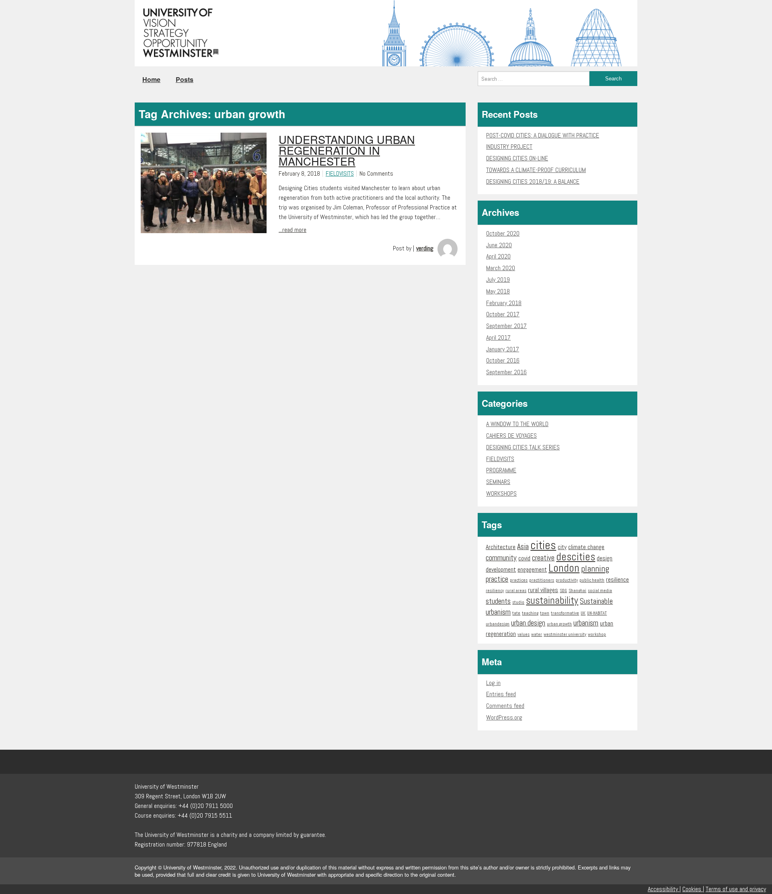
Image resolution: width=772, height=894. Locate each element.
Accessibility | (664, 889)
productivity (567, 580)
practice (497, 579)
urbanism (585, 623)
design (604, 558)
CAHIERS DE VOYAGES (511, 435)
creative (543, 558)
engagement (532, 569)
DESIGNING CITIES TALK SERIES (523, 447)
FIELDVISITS (340, 173)
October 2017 (502, 314)
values (523, 634)
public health (591, 580)
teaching (530, 613)
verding (424, 248)
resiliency (495, 590)
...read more (292, 230)
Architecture (500, 547)
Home (151, 79)
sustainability (552, 600)
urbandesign (497, 624)
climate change (586, 547)
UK (583, 613)
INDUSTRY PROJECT (509, 146)
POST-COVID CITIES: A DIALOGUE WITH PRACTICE (542, 135)
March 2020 (500, 268)
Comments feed (505, 705)
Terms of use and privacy (736, 889)
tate (516, 613)
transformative (565, 613)
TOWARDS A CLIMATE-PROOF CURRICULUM (536, 170)
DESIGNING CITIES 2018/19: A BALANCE (532, 181)
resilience (617, 579)
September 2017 (506, 326)
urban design (528, 623)
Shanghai (577, 590)
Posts (184, 79)
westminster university (565, 634)
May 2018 (498, 291)
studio (518, 602)
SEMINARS (498, 482)
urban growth (559, 624)
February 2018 (504, 303)
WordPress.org (504, 717)
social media (600, 590)
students (498, 601)
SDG (563, 590)
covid (524, 558)
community (501, 558)
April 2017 (498, 337)
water (536, 634)
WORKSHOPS (501, 493)
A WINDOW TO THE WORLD (517, 424)
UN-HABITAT (597, 613)
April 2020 (498, 256)
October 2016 (502, 360)
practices (519, 580)
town (544, 613)
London (563, 568)
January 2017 (502, 349)
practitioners (541, 580)
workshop (597, 634)
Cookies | (693, 889)
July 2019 (498, 279)
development (501, 569)
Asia (523, 546)
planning (595, 568)
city (562, 547)
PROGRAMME (501, 470)
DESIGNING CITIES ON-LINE (517, 158)
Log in (493, 683)
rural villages (543, 590)
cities (543, 545)
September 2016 (506, 372)
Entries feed (501, 694)
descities (575, 557)
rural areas (515, 590)
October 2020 (502, 233)
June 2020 (499, 245)
